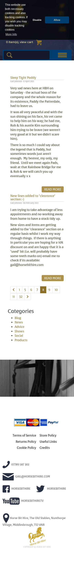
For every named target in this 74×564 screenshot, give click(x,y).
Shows (19, 331)
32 (20, 296)
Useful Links (48, 442)
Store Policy (48, 435)
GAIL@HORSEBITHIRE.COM (32, 476)
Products (21, 340)
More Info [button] (11, 34)
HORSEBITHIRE (20, 488)
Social (19, 335)
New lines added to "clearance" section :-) (32, 197)
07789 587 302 (20, 464)
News (19, 322)
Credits (45, 448)
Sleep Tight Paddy (23, 77)
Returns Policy (26, 442)
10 (56, 290)
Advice (19, 327)
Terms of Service (24, 435)
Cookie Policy (26, 448)
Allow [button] (57, 20)
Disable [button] (37, 20)
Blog (18, 318)
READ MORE (52, 189)
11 (13, 296)
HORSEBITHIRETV (32, 501)
